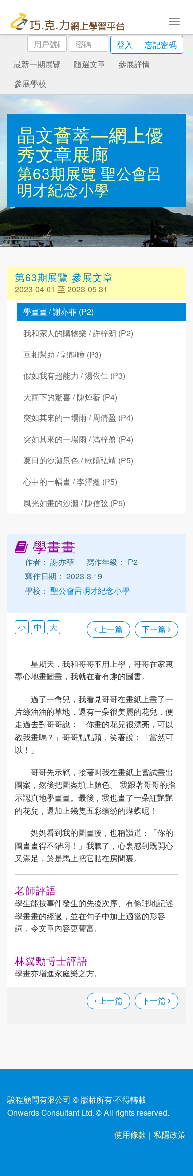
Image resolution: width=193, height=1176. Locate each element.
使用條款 (130, 1134)
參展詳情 (134, 64)
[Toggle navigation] (174, 20)
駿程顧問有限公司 (39, 1099)
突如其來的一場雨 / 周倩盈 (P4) (78, 417)
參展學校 (30, 83)
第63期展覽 (59, 173)
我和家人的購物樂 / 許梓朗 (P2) (78, 333)
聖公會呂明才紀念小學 (89, 181)
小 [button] (22, 627)
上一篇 (110, 629)
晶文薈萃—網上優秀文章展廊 (90, 143)
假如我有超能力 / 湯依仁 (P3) (74, 375)
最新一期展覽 (37, 64)
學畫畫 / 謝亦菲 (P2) (58, 311)
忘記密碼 (161, 44)
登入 (125, 44)
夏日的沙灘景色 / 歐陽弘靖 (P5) (78, 460)
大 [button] (53, 627)
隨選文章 (89, 64)
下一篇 (155, 629)
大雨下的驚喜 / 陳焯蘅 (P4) (70, 397)
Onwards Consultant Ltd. (50, 1112)
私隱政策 (170, 1134)
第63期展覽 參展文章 (64, 277)
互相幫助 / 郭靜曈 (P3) (62, 354)
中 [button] (38, 627)
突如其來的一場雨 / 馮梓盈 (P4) (78, 439)
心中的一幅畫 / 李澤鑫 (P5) (70, 481)
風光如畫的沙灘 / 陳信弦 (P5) (74, 503)
